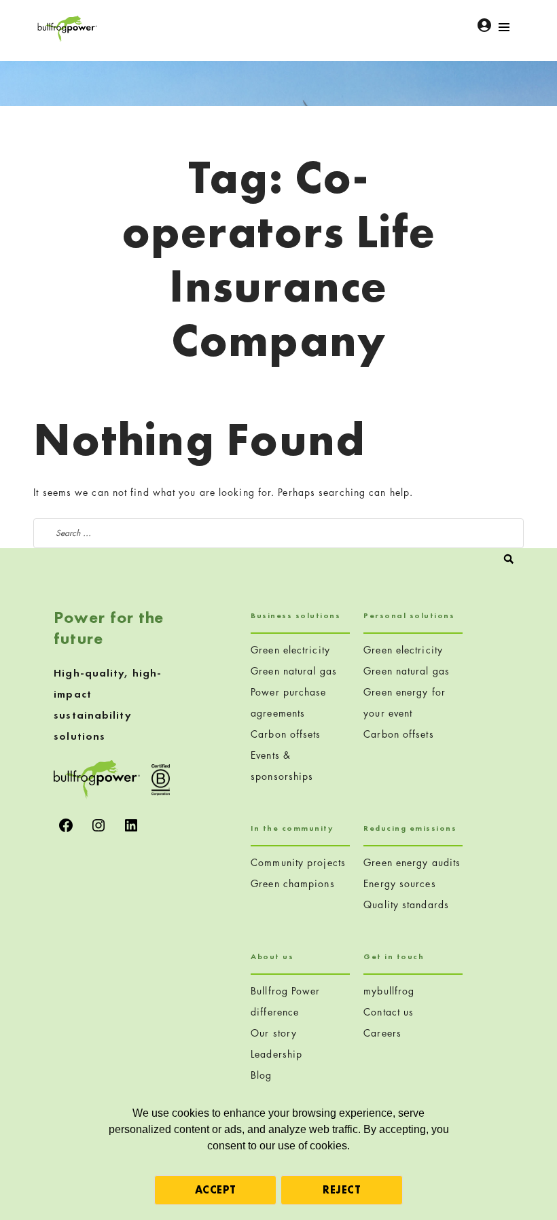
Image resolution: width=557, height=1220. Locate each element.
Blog (261, 1075)
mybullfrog (388, 990)
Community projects (298, 862)
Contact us (388, 1011)
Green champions (293, 883)
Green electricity (290, 649)
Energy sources (399, 883)
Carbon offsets (286, 734)
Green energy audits (412, 862)
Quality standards (406, 904)
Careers (382, 1032)
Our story (274, 1032)
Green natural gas (294, 670)
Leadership (276, 1053)
